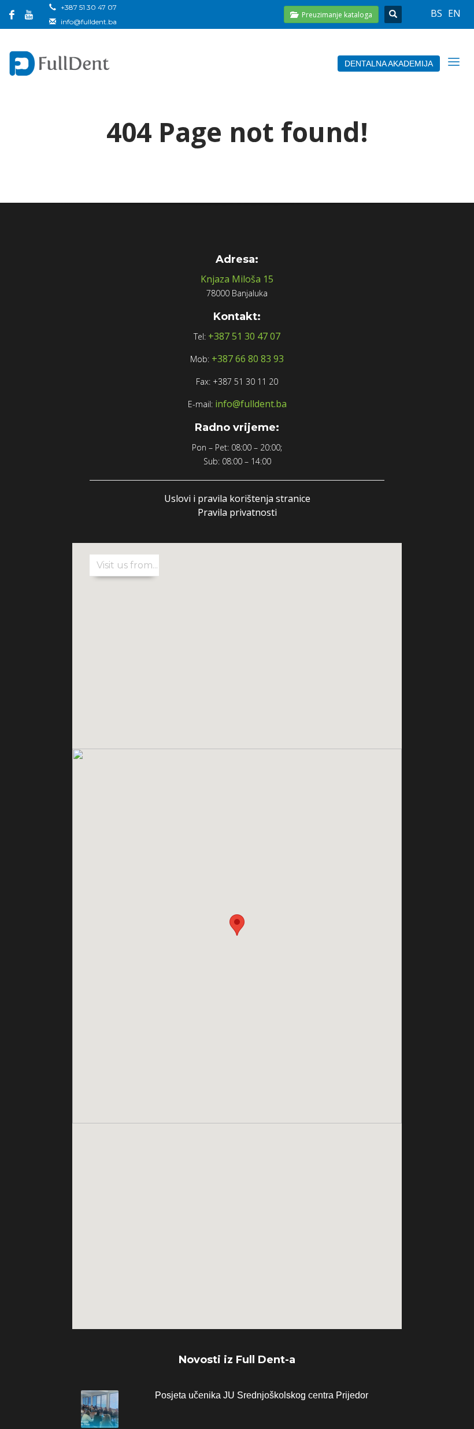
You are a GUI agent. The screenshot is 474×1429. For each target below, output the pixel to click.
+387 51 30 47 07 (89, 7)
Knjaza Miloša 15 (237, 279)
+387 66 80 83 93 (248, 358)
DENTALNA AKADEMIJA (389, 63)
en (454, 13)
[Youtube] (29, 14)
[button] (237, 925)
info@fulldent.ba (89, 21)
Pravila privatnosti (237, 512)
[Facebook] (11, 14)
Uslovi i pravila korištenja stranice (237, 498)
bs (436, 13)
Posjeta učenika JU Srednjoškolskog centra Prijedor (261, 1395)
